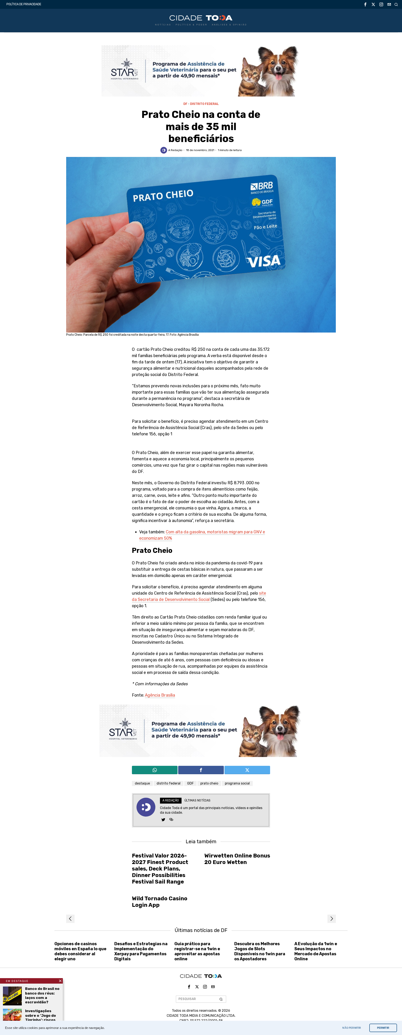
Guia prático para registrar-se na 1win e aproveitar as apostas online (197, 951)
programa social (237, 783)
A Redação (175, 150)
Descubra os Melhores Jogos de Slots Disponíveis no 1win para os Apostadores (259, 951)
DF (185, 104)
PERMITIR (383, 1027)
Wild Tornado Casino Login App (159, 901)
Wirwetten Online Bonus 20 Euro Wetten (237, 858)
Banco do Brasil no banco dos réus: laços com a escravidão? (42, 995)
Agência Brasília (160, 695)
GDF (190, 783)
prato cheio (209, 783)
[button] (221, 999)
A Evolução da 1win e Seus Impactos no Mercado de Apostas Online (315, 951)
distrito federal (168, 783)
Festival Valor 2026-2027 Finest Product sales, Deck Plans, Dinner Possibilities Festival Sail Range (160, 868)
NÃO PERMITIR (351, 1027)
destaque (142, 783)
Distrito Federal (204, 104)
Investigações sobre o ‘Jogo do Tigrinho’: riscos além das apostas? (40, 1020)
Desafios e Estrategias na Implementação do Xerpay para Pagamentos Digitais (141, 951)
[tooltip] (365, 4)
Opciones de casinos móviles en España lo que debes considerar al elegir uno (80, 951)
